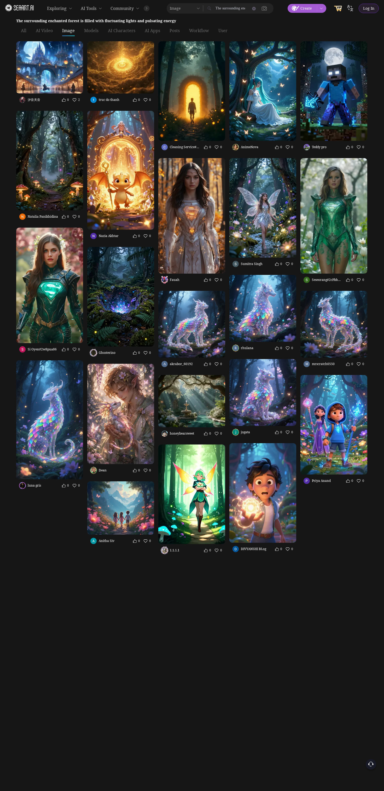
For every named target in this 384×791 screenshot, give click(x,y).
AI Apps (152, 30)
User (223, 30)
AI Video (44, 30)
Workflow (199, 30)
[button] (264, 8)
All (23, 30)
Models (91, 30)
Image (68, 30)
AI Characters (121, 30)
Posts (175, 30)
